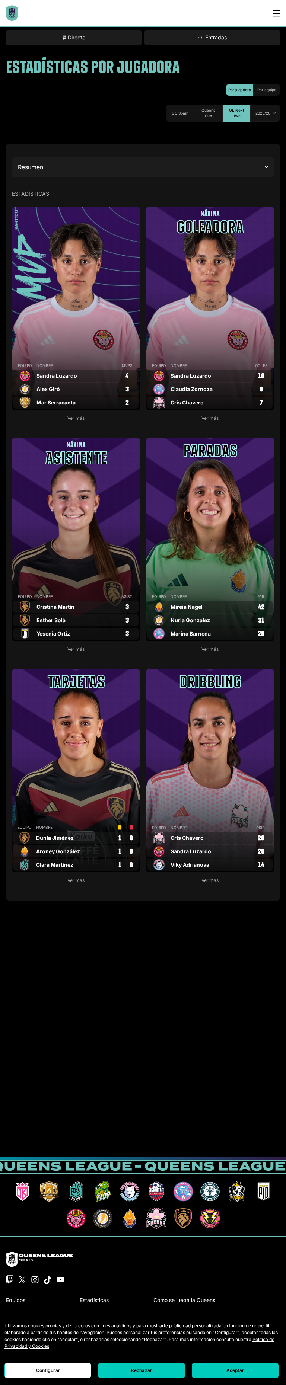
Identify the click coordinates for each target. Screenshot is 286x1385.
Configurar (48, 1370)
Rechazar (141, 1370)
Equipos (15, 1300)
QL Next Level (236, 113)
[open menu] (276, 13)
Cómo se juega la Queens (184, 1300)
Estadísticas (94, 1300)
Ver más (76, 418)
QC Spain (180, 113)
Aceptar (235, 1370)
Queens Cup (208, 113)
